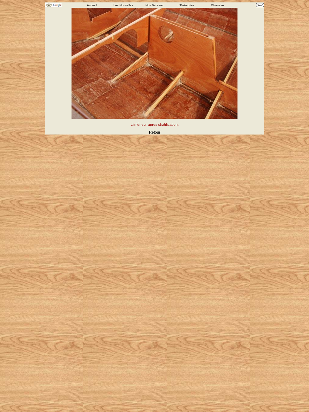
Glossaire (217, 5)
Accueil (92, 5)
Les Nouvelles (123, 5)
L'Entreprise (186, 5)
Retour (154, 132)
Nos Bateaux (154, 5)
